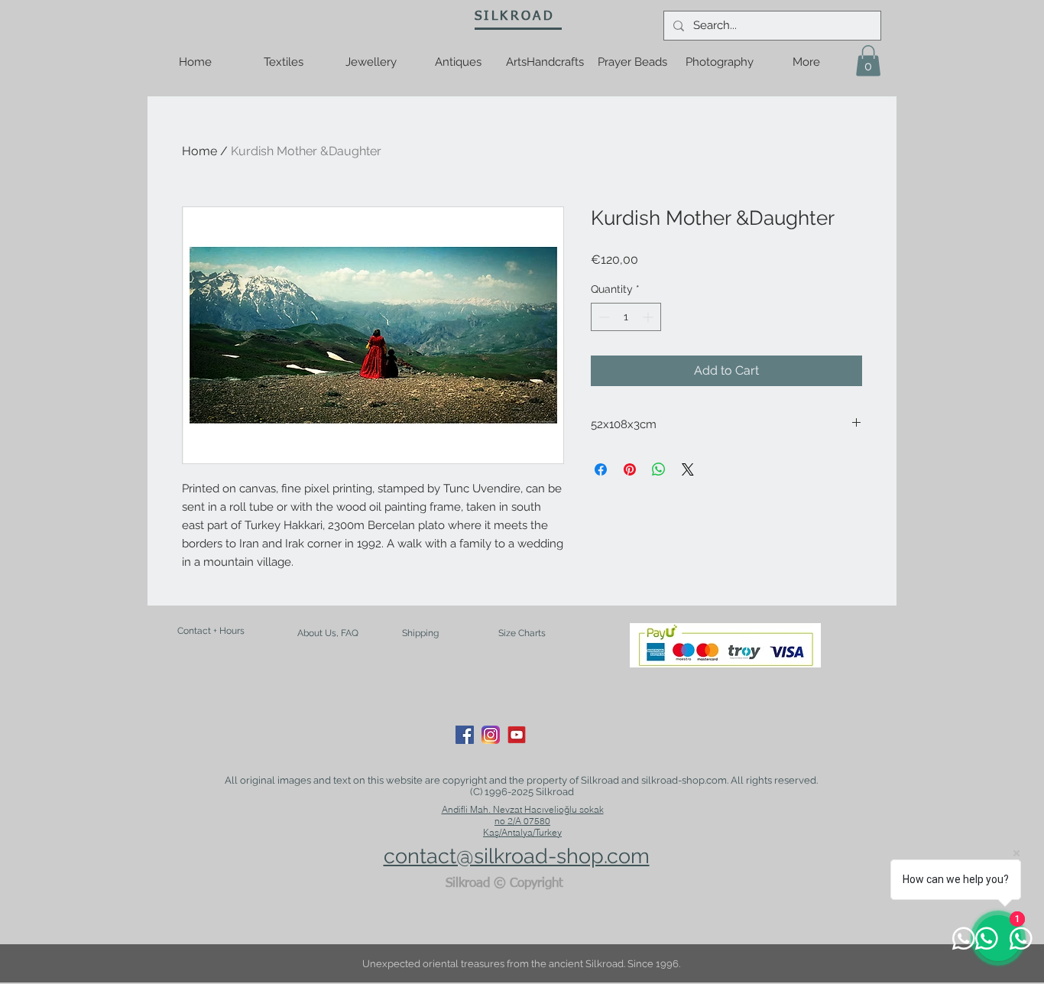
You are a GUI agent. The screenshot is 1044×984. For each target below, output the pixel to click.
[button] (868, 60)
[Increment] (649, 317)
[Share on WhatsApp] (659, 469)
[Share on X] (688, 469)
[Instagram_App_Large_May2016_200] (490, 735)
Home (199, 151)
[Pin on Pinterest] (630, 469)
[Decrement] (602, 317)
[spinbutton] (626, 317)
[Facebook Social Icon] (465, 735)
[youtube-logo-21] (516, 735)
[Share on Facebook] (601, 469)
